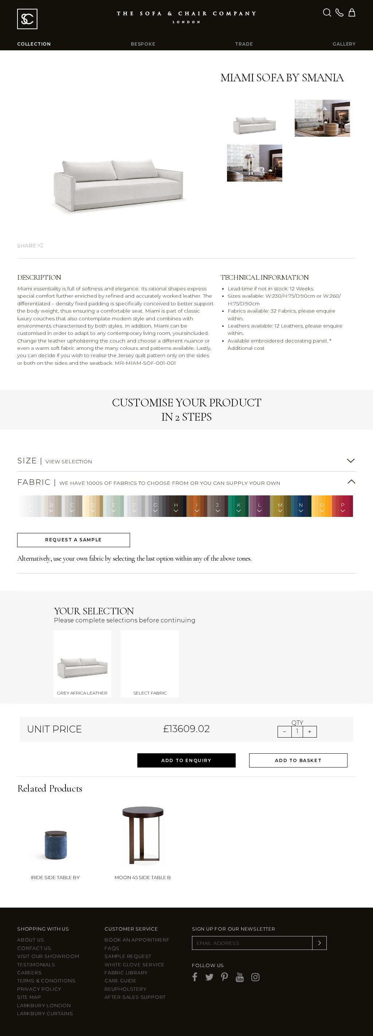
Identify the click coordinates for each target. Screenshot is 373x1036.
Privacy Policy (39, 989)
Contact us (34, 948)
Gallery (344, 44)
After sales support (135, 997)
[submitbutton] (319, 943)
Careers (29, 972)
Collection (34, 44)
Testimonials (36, 964)
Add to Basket (298, 760)
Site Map (29, 997)
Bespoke (143, 44)
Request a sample (73, 539)
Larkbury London (44, 1005)
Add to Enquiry (186, 760)
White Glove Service (135, 964)
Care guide (121, 980)
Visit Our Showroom (48, 956)
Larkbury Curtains (45, 1013)
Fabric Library (126, 972)
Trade (244, 44)
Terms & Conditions (46, 980)
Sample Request (128, 956)
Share (27, 245)
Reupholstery (126, 989)
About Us (30, 940)
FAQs (112, 948)
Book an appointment (137, 940)
